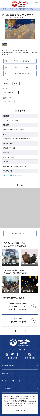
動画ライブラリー (8, 373)
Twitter (12, 354)
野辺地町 (6, 83)
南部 (15, 83)
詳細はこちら (6, 277)
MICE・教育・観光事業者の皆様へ (14, 405)
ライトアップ (7, 102)
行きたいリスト (10, 399)
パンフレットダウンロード (11, 381)
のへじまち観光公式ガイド (12, 175)
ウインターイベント (9, 93)
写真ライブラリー (8, 366)
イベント (10, 9)
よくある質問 (6, 389)
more (4, 250)
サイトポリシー (7, 408)
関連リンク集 (6, 412)
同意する (19, 410)
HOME (4, 9)
